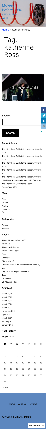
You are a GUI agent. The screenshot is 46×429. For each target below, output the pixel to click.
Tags (4, 275)
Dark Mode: (34, 425)
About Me (6, 244)
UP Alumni (6, 278)
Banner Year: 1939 (9, 187)
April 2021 (6, 314)
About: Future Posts (10, 251)
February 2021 (8, 321)
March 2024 (7, 301)
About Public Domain (10, 247)
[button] (3, 213)
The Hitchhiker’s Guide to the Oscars (17, 184)
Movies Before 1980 (16, 417)
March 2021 (7, 318)
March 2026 (7, 294)
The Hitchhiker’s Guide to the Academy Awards (22, 177)
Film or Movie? (8, 261)
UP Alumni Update (10, 282)
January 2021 (8, 325)
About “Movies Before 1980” (14, 240)
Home (5, 29)
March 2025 (7, 297)
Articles (5, 202)
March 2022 (7, 308)
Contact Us (6, 209)
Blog (4, 199)
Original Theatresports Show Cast (16, 271)
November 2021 (9, 311)
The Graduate (23, 87)
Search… (7, 115)
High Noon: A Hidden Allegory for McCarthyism (21, 180)
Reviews (5, 206)
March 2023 (7, 304)
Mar (6, 387)
